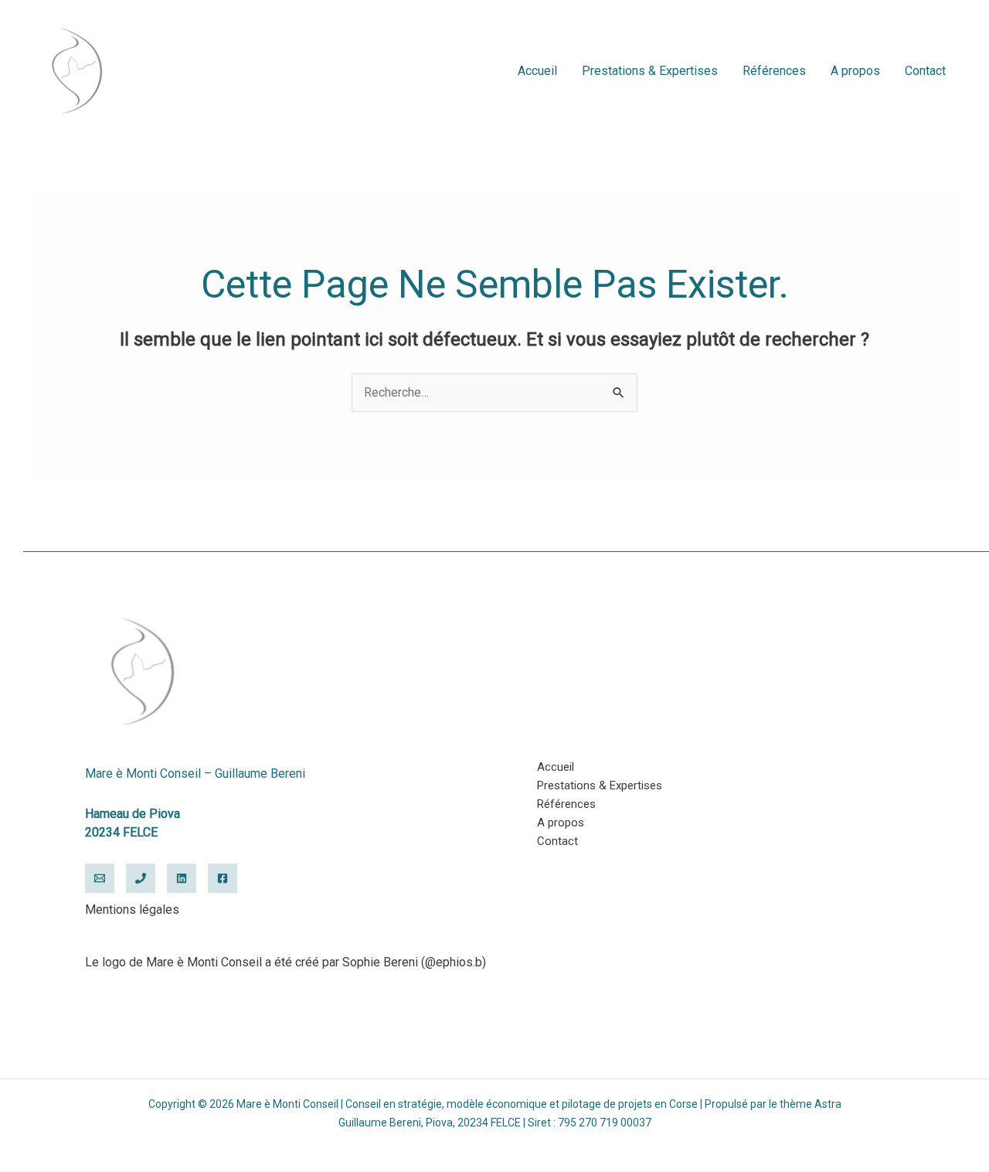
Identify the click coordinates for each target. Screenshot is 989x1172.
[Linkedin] (181, 878)
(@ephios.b (451, 962)
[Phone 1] (140, 878)
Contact (925, 70)
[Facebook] (222, 878)
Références (774, 70)
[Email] (99, 878)
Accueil (537, 70)
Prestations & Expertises (650, 70)
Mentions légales (132, 909)
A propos (855, 70)
